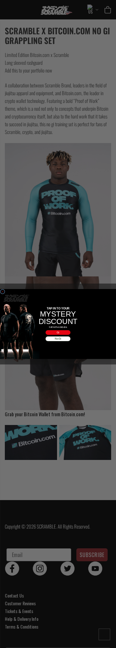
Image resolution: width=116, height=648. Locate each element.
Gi (58, 332)
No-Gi (58, 338)
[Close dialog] (2, 291)
